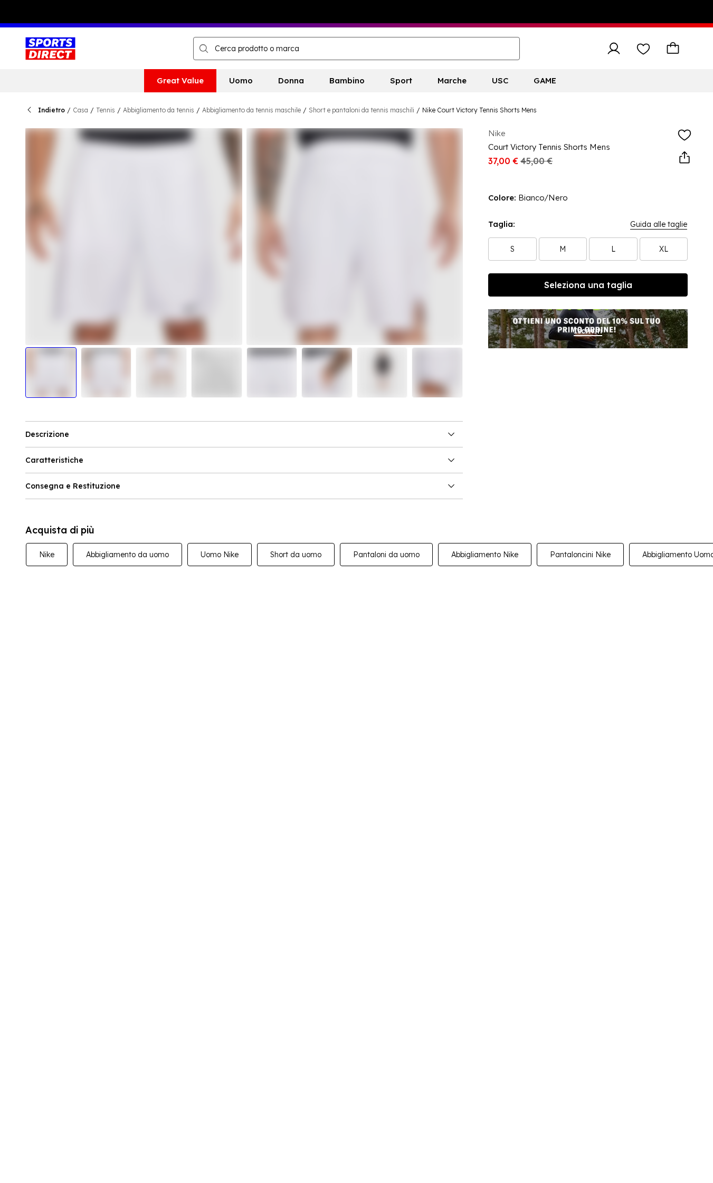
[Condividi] (684, 157)
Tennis (105, 110)
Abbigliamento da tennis (158, 110)
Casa (80, 110)
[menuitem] (180, 80)
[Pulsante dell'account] (614, 48)
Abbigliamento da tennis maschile (251, 110)
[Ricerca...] (203, 48)
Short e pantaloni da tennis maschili (361, 110)
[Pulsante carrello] (673, 48)
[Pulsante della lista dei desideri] (643, 48)
